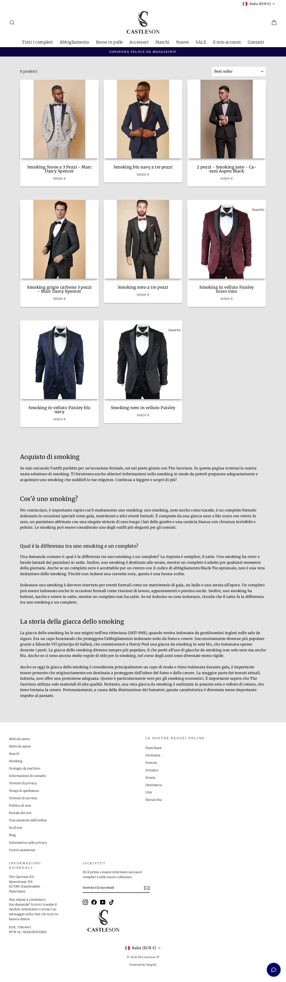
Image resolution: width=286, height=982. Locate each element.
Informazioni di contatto (27, 776)
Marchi (162, 42)
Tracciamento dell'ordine (28, 820)
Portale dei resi (20, 813)
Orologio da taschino (24, 768)
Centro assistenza (22, 850)
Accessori (139, 42)
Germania (152, 755)
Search (14, 754)
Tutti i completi (37, 42)
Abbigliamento (74, 42)
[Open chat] (274, 970)
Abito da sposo (20, 746)
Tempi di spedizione (24, 791)
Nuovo (182, 42)
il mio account (227, 42)
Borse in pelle (109, 42)
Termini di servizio (23, 798)
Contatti (256, 42)
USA (148, 792)
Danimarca (153, 785)
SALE (201, 42)
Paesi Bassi (153, 748)
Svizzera (151, 770)
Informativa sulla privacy (28, 843)
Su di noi (15, 828)
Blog (12, 835)
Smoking (16, 761)
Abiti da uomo (19, 739)
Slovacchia (153, 800)
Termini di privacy (23, 783)
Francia (151, 763)
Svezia (150, 778)
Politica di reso (20, 805)
